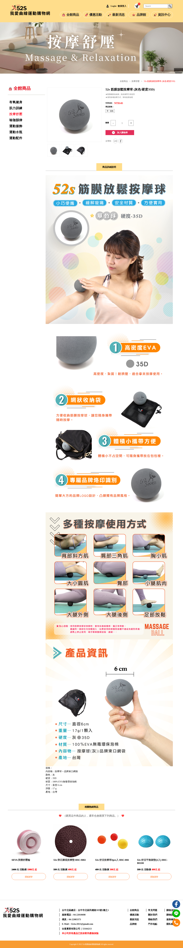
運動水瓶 (15, 132)
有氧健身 (15, 102)
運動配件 (15, 138)
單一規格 (110, 111)
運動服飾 (15, 126)
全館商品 (72, 14)
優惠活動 (95, 14)
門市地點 (152, 924)
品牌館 (141, 14)
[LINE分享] (115, 141)
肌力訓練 (15, 108)
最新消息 (118, 14)
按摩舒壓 (136, 81)
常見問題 (152, 910)
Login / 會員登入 (118, 6)
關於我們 (152, 914)
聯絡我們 (152, 919)
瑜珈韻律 (15, 120)
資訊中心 (164, 14)
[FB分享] (120, 141)
